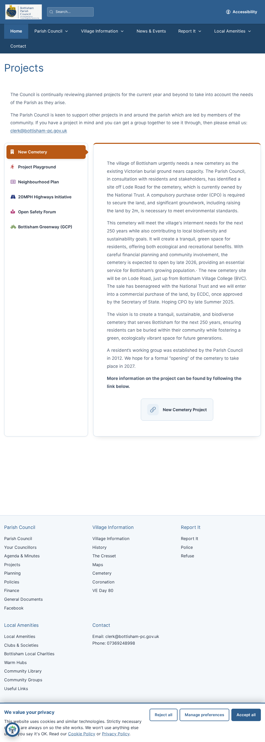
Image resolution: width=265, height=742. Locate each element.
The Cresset (104, 555)
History (99, 547)
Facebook (14, 608)
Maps (97, 564)
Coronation (103, 581)
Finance (11, 590)
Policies (11, 581)
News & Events (151, 31)
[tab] (46, 152)
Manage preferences (204, 714)
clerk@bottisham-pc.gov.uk (38, 130)
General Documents (23, 599)
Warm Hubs (15, 662)
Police (187, 547)
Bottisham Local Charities (29, 653)
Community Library (23, 671)
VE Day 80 (102, 590)
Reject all (163, 714)
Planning (12, 573)
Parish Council (48, 31)
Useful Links (16, 688)
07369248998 (121, 643)
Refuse (187, 555)
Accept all (246, 714)
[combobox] (70, 12)
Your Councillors (20, 547)
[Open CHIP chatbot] (12, 729)
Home (16, 31)
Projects (12, 564)
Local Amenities (229, 31)
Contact (18, 46)
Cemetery (102, 573)
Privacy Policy (115, 733)
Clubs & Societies (21, 645)
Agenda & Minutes (22, 555)
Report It (187, 31)
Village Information (99, 31)
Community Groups (23, 679)
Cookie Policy (81, 733)
